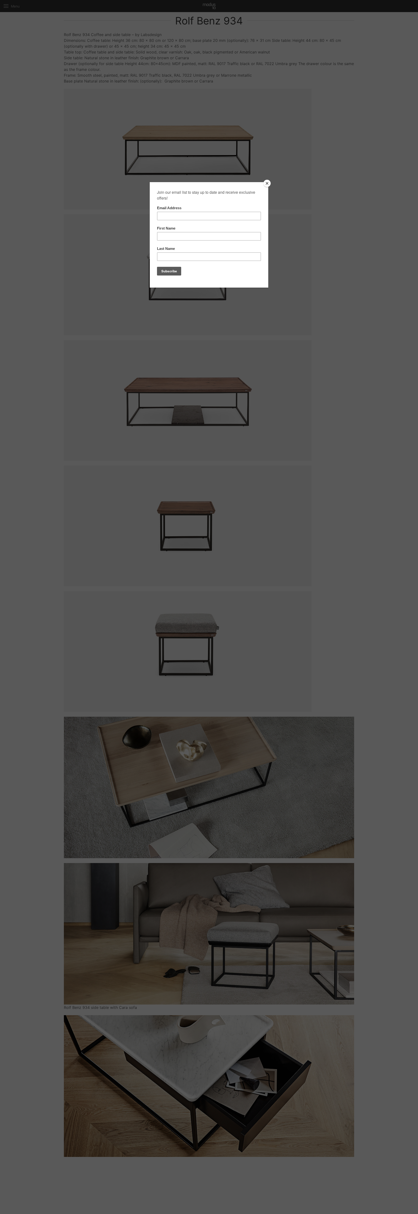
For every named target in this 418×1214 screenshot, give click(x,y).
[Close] (267, 183)
